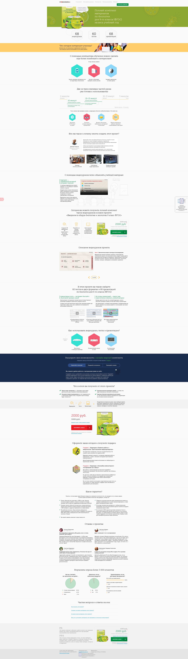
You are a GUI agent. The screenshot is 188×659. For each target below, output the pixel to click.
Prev (89, 277)
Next (99, 277)
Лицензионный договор (64, 653)
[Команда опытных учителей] (77, 159)
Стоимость (98, 2)
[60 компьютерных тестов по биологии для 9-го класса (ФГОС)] (77, 313)
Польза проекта (107, 2)
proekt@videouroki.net (83, 651)
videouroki (64, 2)
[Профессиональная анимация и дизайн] (110, 159)
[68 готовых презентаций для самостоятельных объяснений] (110, 313)
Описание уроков (88, 2)
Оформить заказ (116, 232)
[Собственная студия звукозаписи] (94, 159)
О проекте (79, 2)
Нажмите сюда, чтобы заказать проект (80, 422)
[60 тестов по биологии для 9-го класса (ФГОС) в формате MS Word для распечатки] (94, 313)
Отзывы (115, 2)
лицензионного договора (122, 236)
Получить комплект (123, 4)
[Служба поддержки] (1, 199)
